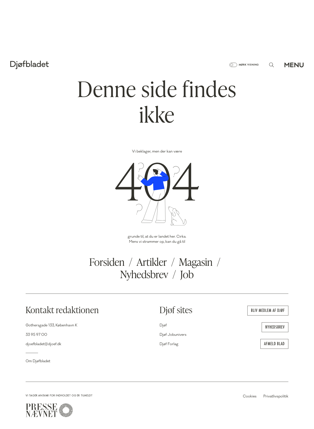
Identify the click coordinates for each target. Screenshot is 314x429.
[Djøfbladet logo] (44, 65)
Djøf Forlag (169, 344)
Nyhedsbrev (144, 275)
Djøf (163, 325)
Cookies (250, 396)
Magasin (196, 263)
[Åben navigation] (294, 65)
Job (187, 275)
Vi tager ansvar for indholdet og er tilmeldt (59, 395)
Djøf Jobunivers (173, 334)
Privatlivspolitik (275, 396)
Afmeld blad (274, 344)
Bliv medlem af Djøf (268, 310)
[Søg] (271, 64)
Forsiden (107, 263)
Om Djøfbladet (38, 361)
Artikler (152, 263)
